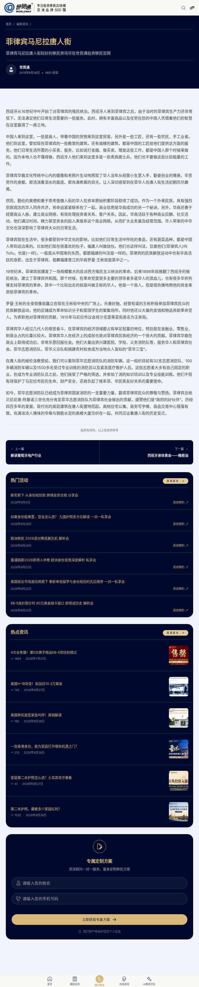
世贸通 (24, 67)
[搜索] (183, 7)
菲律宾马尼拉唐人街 (38, 41)
